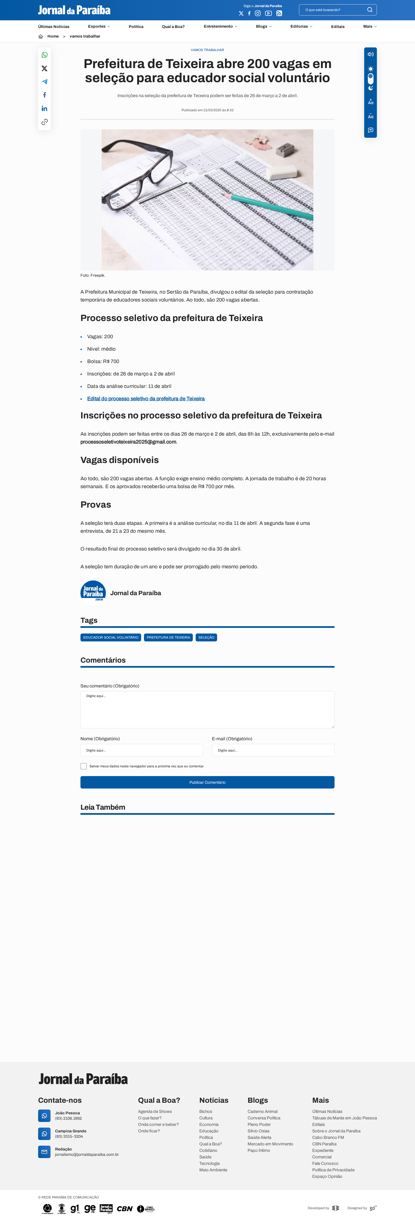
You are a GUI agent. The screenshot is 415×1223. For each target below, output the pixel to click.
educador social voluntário (110, 637)
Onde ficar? (149, 1131)
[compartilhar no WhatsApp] (45, 55)
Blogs (261, 27)
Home (53, 36)
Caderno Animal (263, 1112)
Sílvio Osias (259, 1131)
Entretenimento (218, 27)
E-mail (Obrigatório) (232, 738)
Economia (209, 1124)
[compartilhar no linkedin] (44, 109)
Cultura (206, 1118)
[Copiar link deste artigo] (45, 122)
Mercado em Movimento (270, 1144)
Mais (367, 27)
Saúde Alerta (259, 1137)
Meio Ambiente (213, 1170)
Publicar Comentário (207, 782)
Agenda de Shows (155, 1112)
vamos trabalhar (85, 36)
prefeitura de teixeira (168, 637)
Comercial (321, 1157)
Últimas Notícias (53, 27)
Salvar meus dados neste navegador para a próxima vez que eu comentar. (146, 766)
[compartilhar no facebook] (44, 95)
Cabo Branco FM (328, 1137)
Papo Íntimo (259, 1150)
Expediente (322, 1150)
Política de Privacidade (333, 1170)
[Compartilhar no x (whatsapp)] (44, 69)
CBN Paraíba (324, 1144)
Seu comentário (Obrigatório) (109, 685)
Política (136, 27)
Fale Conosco (325, 1163)
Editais (338, 27)
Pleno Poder (259, 1124)
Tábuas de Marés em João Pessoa (344, 1118)
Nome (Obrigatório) (100, 738)
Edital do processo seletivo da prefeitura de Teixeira (146, 398)
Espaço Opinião (327, 1176)
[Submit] (369, 10)
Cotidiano (208, 1150)
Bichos (205, 1112)
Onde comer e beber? (158, 1124)
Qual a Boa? (173, 27)
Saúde (205, 1157)
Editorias (299, 27)
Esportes (97, 27)
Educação (209, 1131)
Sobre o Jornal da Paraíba (336, 1131)
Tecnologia (209, 1163)
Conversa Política (264, 1118)
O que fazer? (150, 1118)
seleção (206, 637)
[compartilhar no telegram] (44, 82)
